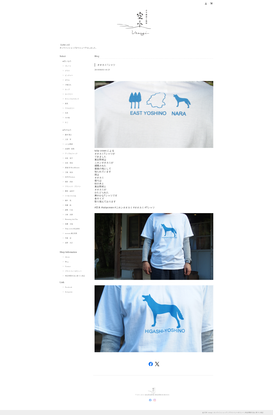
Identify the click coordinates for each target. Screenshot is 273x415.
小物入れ (68, 85)
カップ (67, 89)
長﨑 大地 (69, 224)
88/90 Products (70, 177)
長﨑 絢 (68, 205)
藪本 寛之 (68, 135)
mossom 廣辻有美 (71, 233)
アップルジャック (71, 153)
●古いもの (67, 61)
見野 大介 (69, 243)
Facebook (68, 287)
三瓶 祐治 (69, 172)
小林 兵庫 (69, 214)
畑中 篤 (68, 200)
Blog (67, 262)
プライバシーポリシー (73, 271)
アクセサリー (69, 108)
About (67, 257)
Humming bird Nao (71, 219)
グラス (67, 70)
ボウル (67, 80)
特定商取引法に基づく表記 (75, 276)
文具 (66, 113)
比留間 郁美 (69, 149)
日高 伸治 (69, 163)
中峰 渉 (68, 238)
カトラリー (69, 94)
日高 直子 (69, 158)
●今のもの (67, 130)
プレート (68, 66)
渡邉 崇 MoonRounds (72, 167)
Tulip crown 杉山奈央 (72, 229)
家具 (66, 103)
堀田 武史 (69, 182)
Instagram (69, 292)
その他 (67, 117)
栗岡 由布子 (69, 191)
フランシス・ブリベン (73, 186)
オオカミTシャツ (106, 64)
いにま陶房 (69, 144)
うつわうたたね (70, 196)
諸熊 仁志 (69, 210)
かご (66, 122)
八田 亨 (68, 139)
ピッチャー (69, 75)
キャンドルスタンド (72, 99)
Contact (68, 266)
